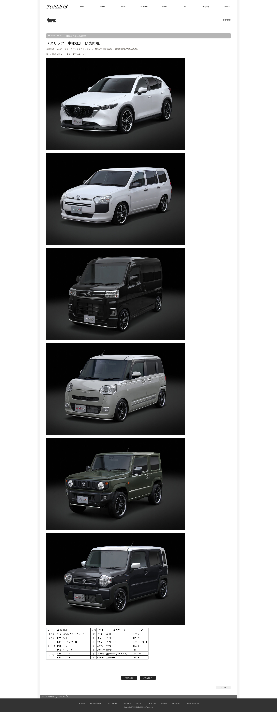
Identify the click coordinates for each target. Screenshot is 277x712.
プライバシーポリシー (192, 703)
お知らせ (73, 36)
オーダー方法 (126, 703)
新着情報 (51, 696)
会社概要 (164, 703)
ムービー (138, 703)
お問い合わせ (176, 703)
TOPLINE (57, 6)
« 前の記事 (129, 678)
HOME (43, 696)
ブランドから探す (111, 703)
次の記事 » (147, 678)
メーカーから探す (95, 703)
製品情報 (82, 36)
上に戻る (223, 687)
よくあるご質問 (151, 703)
